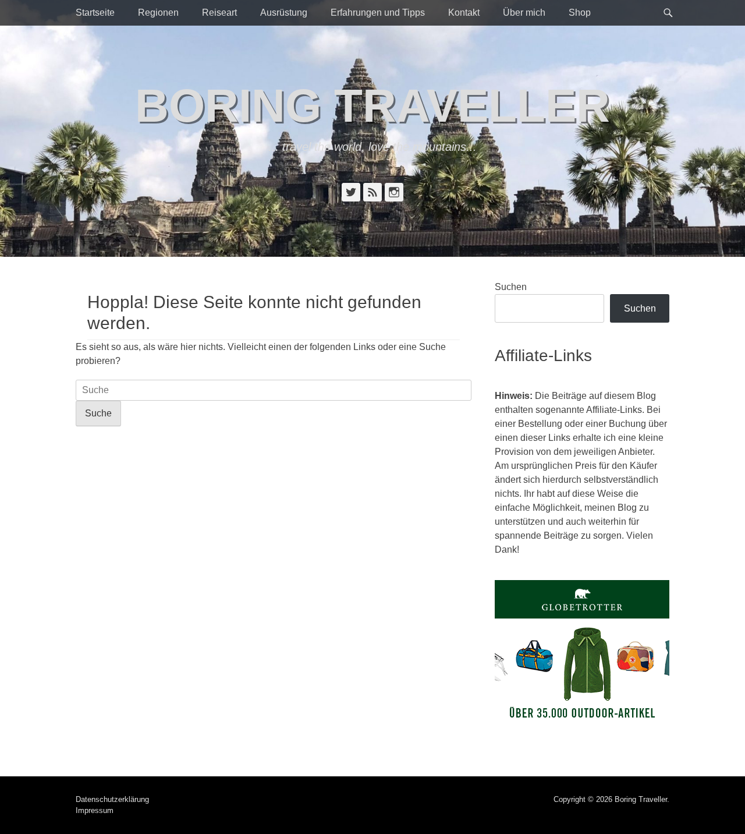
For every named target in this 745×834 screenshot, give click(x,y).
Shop (580, 12)
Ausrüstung (283, 12)
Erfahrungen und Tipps (378, 12)
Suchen (511, 287)
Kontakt (464, 12)
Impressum (94, 810)
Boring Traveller (372, 106)
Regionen (158, 12)
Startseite (95, 12)
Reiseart (219, 12)
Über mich (524, 12)
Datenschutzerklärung (112, 799)
